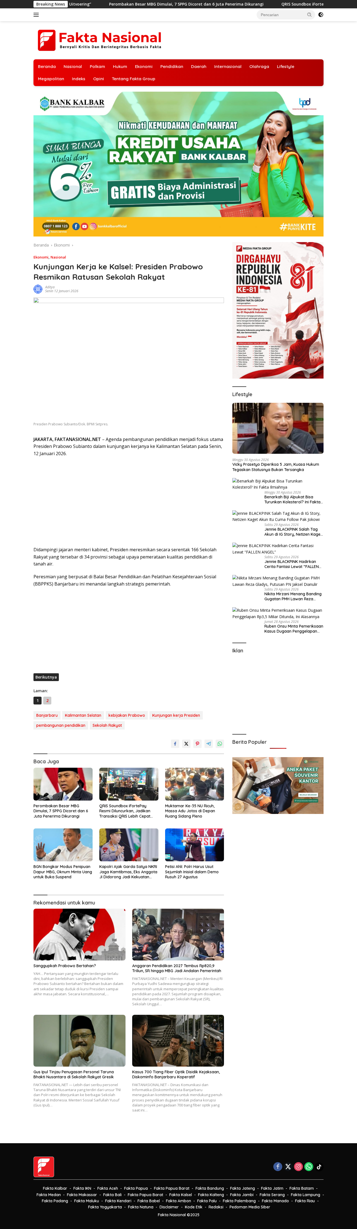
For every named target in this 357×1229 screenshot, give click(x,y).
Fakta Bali (112, 1194)
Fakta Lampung (305, 1194)
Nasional (73, 66)
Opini (98, 78)
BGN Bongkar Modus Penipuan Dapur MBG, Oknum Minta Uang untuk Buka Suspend (62, 871)
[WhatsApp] (308, 1167)
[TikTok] (319, 1166)
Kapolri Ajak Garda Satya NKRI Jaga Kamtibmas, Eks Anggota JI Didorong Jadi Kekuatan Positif (128, 871)
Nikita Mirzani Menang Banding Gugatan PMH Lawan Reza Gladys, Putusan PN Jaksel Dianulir (293, 596)
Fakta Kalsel (180, 1194)
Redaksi (216, 1207)
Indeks (78, 78)
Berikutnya (46, 677)
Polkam (97, 66)
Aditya (50, 287)
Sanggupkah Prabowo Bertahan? (64, 965)
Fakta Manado (275, 1200)
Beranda (47, 66)
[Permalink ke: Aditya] (37, 288)
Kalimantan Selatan (83, 715)
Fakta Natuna (140, 1207)
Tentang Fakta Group (133, 78)
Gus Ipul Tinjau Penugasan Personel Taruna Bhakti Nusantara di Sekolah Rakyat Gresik (73, 1074)
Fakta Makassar (82, 1194)
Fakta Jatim (272, 1188)
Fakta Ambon (178, 1200)
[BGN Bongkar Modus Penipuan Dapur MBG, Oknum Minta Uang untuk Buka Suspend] (63, 845)
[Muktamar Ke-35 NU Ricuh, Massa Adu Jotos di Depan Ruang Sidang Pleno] (194, 784)
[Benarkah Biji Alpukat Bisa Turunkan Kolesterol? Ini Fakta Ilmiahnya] (278, 484)
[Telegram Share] (208, 744)
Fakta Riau (305, 1200)
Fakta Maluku (86, 1200)
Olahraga (259, 66)
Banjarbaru (47, 715)
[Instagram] (298, 1167)
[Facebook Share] (175, 744)
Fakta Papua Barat (171, 1188)
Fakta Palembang (239, 1200)
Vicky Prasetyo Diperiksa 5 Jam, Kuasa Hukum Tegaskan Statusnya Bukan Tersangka (275, 467)
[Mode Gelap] (321, 14)
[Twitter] (288, 1167)
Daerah (198, 66)
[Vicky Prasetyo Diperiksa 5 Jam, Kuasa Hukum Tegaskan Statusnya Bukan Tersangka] (278, 428)
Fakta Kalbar (55, 1188)
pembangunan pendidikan (60, 725)
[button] (309, 14)
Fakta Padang (55, 1200)
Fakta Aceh (107, 1188)
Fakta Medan (49, 1194)
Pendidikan (171, 66)
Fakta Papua (136, 1188)
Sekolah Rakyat (107, 725)
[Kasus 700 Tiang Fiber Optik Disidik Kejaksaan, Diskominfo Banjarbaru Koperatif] (178, 1040)
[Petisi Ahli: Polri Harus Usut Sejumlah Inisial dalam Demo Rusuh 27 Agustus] (194, 845)
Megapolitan (51, 78)
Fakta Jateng (242, 1188)
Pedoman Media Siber (250, 1207)
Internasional (228, 66)
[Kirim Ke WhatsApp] (220, 744)
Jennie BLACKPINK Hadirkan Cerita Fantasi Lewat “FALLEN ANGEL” (291, 564)
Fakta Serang (272, 1194)
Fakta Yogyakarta (105, 1207)
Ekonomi (144, 66)
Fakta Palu (207, 1200)
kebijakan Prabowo (126, 715)
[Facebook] (277, 1167)
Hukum (120, 66)
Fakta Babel (149, 1200)
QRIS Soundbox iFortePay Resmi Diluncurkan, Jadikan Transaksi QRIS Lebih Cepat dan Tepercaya (124, 811)
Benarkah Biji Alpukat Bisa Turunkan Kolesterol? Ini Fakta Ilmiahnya (292, 499)
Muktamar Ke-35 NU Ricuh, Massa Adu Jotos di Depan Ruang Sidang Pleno (190, 810)
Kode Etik (193, 1207)
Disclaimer (169, 1207)
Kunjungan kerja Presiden (176, 715)
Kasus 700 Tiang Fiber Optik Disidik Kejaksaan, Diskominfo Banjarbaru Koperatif (176, 1074)
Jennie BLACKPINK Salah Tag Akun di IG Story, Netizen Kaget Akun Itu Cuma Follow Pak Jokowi (293, 532)
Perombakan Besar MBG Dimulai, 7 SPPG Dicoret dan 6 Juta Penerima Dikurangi (99, 4)
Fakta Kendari (118, 1200)
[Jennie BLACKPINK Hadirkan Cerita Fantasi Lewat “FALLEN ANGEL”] (278, 549)
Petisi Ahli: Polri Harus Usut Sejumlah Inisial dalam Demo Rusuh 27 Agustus (192, 871)
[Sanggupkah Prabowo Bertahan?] (79, 934)
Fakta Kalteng (211, 1194)
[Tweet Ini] (186, 744)
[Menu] (37, 14)
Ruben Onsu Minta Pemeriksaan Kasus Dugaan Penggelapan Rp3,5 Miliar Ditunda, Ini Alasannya (293, 629)
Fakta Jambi (242, 1194)
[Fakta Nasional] (100, 39)
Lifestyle (285, 66)
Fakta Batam (302, 1188)
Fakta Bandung (210, 1188)
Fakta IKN (82, 1188)
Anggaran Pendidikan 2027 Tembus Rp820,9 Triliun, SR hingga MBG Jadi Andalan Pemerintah (176, 968)
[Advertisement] (128, 502)
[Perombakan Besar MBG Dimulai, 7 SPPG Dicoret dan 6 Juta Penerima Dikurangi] (63, 784)
